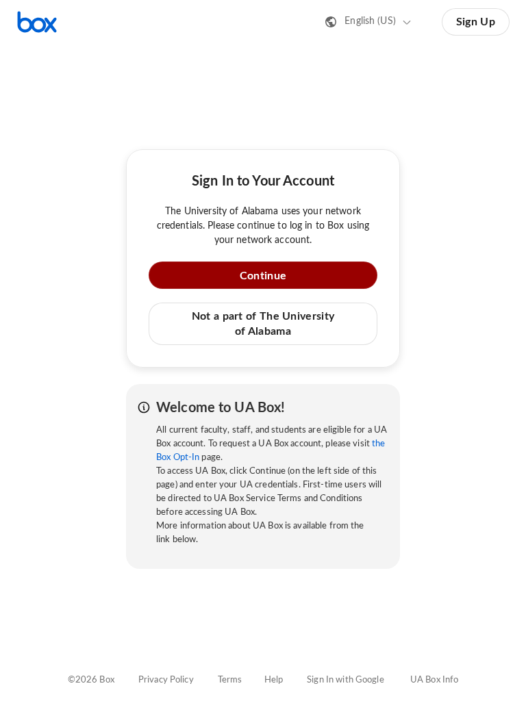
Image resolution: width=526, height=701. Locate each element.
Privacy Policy (166, 680)
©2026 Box (91, 680)
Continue (263, 275)
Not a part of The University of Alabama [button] (263, 324)
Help (274, 680)
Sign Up (475, 21)
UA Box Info (434, 680)
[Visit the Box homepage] (37, 22)
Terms (230, 680)
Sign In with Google (345, 680)
